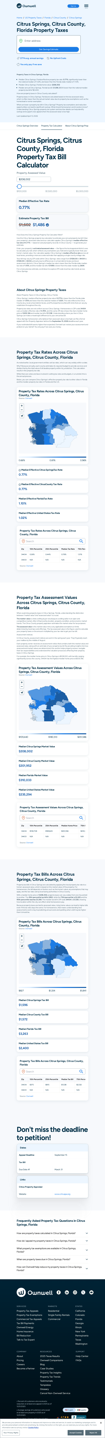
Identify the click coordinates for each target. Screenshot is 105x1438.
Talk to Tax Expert (26, 1339)
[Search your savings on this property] (81, 541)
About (20, 1356)
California (80, 1311)
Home (19, 18)
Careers (21, 1364)
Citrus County (59, 18)
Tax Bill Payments (25, 1323)
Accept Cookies (76, 1433)
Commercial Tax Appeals (29, 1319)
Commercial (54, 1319)
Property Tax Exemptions (29, 1315)
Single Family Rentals (59, 1315)
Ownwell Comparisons (51, 1360)
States (78, 1306)
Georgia (79, 1323)
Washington (81, 1343)
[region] (52, 1428)
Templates (45, 1385)
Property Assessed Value (31, 172)
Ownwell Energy (25, 1327)
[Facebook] (59, 1292)
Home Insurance (25, 1331)
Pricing (20, 1360)
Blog (42, 1364)
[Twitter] (83, 1292)
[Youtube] (91, 1292)
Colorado (80, 1315)
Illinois (78, 1327)
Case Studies (47, 1368)
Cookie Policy (33, 1427)
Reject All (93, 1433)
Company (21, 1352)
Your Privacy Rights (10, 1433)
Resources (46, 1352)
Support (80, 1352)
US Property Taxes (33, 18)
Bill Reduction (24, 1335)
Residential (53, 1311)
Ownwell (28, 398)
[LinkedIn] (67, 1292)
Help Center (82, 1356)
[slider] (19, 186)
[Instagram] (75, 1292)
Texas (78, 1339)
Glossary (44, 1389)
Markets (52, 1306)
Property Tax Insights (50, 1372)
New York (80, 1331)
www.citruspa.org (62, 1194)
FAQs (78, 1360)
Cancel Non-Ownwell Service (55, 1393)
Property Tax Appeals (27, 1311)
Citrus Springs (75, 18)
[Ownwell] (26, 5)
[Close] (101, 1423)
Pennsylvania (81, 1335)
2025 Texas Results (50, 1356)
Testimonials (46, 1380)
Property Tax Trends (50, 1376)
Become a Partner (26, 1368)
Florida (47, 18)
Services (21, 1306)
